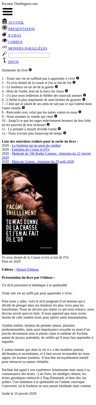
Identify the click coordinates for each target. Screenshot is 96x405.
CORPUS (15, 42)
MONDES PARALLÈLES (27, 48)
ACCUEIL (15, 22)
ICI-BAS (14, 35)
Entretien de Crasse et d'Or (31, 149)
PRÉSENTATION (21, 29)
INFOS (13, 62)
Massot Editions (27, 269)
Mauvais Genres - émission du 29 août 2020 (43, 161)
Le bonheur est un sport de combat (36, 145)
